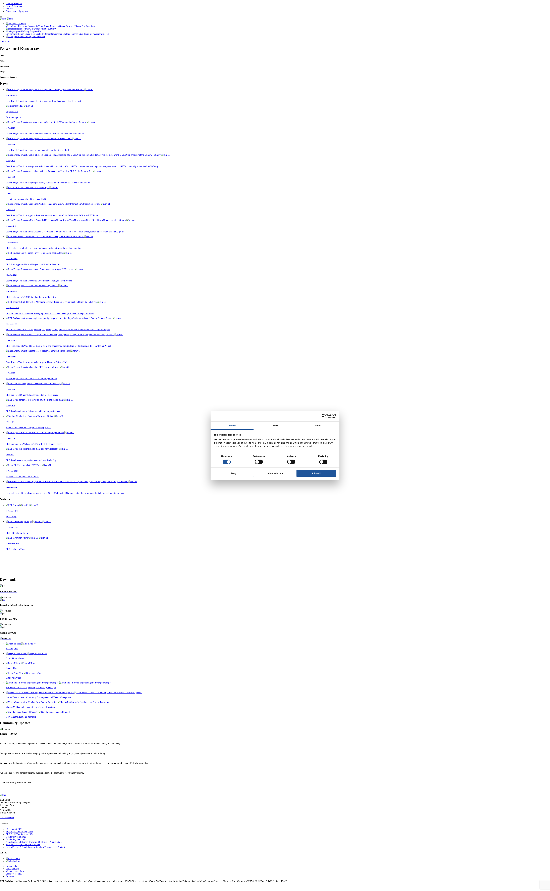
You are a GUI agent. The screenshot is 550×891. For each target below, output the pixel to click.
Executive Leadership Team (30, 26)
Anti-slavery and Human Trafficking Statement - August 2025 (34, 842)
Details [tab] (275, 425)
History (77, 26)
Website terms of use (15, 871)
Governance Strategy (60, 34)
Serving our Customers (34, 36)
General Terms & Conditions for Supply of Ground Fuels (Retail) (35, 847)
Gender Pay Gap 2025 (16, 837)
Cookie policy (12, 866)
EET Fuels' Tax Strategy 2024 (19, 834)
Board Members (51, 26)
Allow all (316, 473)
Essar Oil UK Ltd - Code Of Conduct (23, 844)
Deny (233, 473)
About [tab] (318, 425)
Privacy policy (12, 868)
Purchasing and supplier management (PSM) (91, 34)
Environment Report (15, 34)
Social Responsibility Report (38, 34)
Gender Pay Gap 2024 (16, 839)
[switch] (259, 462)
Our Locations (88, 26)
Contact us (5, 41)
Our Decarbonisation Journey (43, 29)
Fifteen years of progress (17, 11)
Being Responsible (32, 31)
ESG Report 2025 (14, 829)
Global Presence (66, 26)
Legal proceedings (14, 874)
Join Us (9, 8)
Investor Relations (14, 3)
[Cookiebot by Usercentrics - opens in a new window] (323, 416)
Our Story (21, 23)
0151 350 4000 (7, 817)
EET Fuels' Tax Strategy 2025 (19, 831)
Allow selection (275, 473)
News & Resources (14, 6)
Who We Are (12, 26)
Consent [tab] (232, 425)
